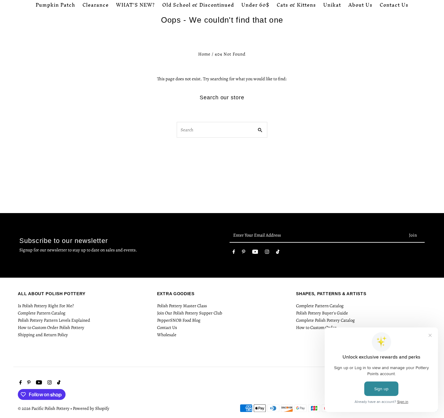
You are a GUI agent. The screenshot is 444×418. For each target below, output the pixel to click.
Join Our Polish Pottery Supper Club (189, 313)
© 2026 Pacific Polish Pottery (44, 408)
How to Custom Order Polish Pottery (51, 327)
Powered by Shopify (91, 408)
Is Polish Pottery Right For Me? (46, 306)
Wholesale (166, 335)
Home (204, 54)
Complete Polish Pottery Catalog (325, 320)
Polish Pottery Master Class (182, 306)
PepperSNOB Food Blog (179, 320)
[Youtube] (255, 253)
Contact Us (167, 327)
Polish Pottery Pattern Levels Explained (54, 320)
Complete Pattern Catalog (42, 313)
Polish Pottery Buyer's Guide (322, 313)
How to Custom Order (316, 327)
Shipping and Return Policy (43, 335)
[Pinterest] (243, 253)
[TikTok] (277, 253)
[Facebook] (234, 253)
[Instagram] (267, 253)
